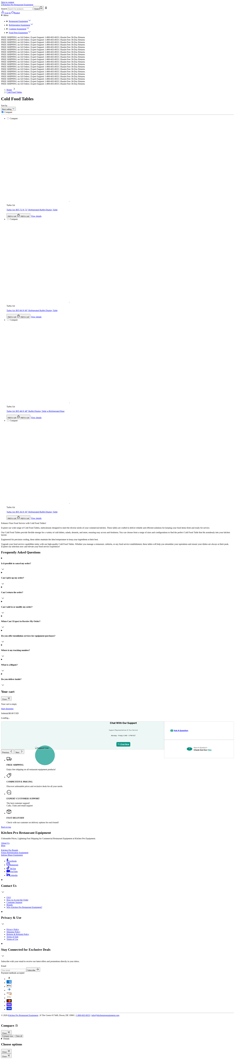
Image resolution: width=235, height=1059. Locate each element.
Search (4, 9)
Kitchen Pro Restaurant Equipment (23, 1015)
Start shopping (7, 709)
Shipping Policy (13, 932)
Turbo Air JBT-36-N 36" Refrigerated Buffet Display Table (32, 512)
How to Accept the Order (17, 900)
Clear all (19, 1036)
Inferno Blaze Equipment (12, 855)
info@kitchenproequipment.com (105, 1015)
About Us (5, 843)
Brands (10, 905)
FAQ (209, 750)
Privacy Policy (13, 929)
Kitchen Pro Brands (9, 850)
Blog (3, 845)
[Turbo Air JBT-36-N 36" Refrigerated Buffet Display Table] (79, 389)
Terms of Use (12, 939)
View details (36, 518)
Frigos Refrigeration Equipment (14, 852)
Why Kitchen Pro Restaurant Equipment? (24, 907)
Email (3, 966)
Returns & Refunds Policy (18, 934)
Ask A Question (181, 730)
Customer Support (14, 902)
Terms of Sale (12, 937)
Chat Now (124, 744)
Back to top (6, 827)
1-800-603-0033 (83, 1015)
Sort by (4, 105)
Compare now (7, 1036)
